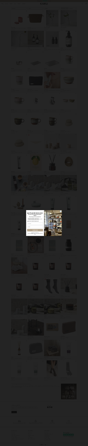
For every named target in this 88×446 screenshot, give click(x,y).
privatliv (32, 233)
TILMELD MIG (35, 230)
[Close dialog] (61, 211)
